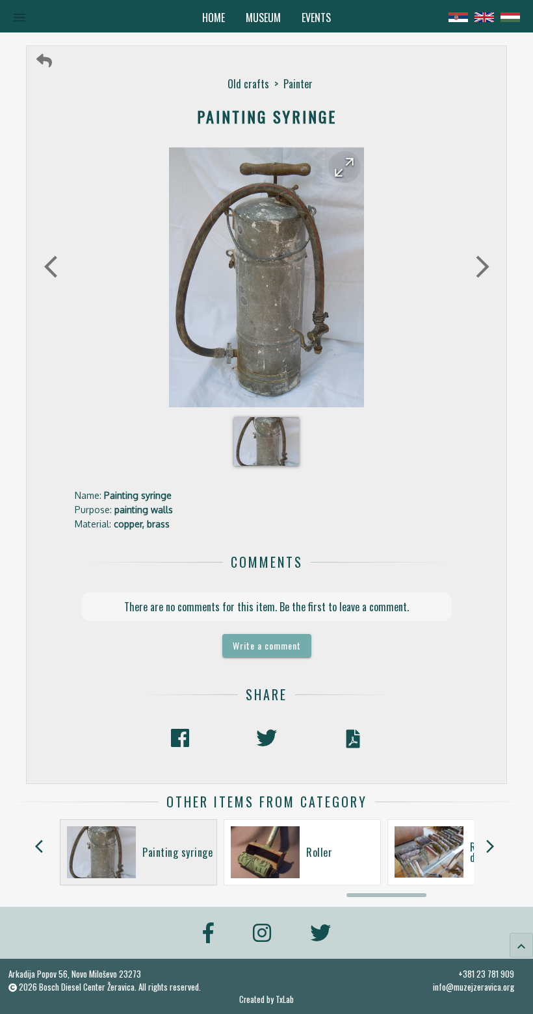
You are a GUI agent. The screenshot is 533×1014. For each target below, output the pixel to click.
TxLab (285, 999)
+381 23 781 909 (486, 973)
